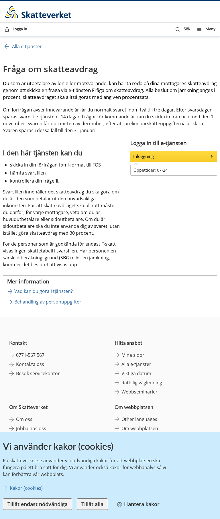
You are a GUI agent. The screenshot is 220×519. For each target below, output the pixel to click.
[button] (183, 29)
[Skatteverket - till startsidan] (38, 12)
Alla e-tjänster (27, 46)
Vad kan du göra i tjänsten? (43, 291)
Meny (210, 29)
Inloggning (143, 156)
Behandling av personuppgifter (47, 302)
